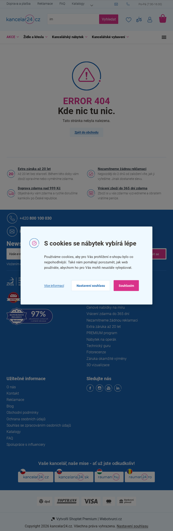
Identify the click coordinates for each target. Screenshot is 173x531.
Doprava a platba (17, 3)
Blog (8, 406)
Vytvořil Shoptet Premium (75, 519)
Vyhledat (107, 19)
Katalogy (76, 3)
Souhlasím (124, 285)
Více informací (52, 285)
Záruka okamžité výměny (105, 358)
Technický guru (97, 346)
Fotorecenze (94, 352)
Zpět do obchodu (85, 132)
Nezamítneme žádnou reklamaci (120, 169)
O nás (9, 387)
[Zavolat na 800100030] (145, 4)
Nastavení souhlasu (89, 285)
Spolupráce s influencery (24, 444)
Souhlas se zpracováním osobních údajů (37, 425)
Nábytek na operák (100, 339)
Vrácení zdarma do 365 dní (106, 314)
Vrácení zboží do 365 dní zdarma (121, 188)
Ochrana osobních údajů (24, 419)
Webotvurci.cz (109, 519)
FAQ (61, 3)
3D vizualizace (96, 365)
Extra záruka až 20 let (32, 169)
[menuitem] (10, 37)
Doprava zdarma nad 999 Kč (37, 188)
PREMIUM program (100, 333)
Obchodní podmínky (21, 412)
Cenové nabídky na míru (104, 307)
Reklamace (43, 3)
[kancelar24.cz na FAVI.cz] (12, 300)
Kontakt (11, 393)
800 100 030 (34, 218)
